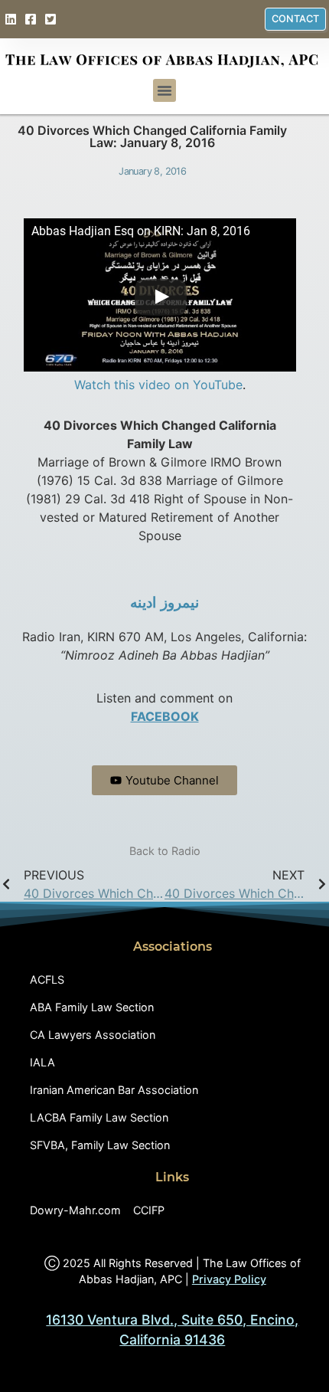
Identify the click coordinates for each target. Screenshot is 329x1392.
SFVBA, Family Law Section (100, 1144)
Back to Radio (164, 850)
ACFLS (47, 979)
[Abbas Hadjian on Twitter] (52, 19)
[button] (164, 90)
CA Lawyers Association (92, 1034)
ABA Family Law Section (92, 1007)
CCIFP (148, 1210)
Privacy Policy (229, 1279)
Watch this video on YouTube (158, 384)
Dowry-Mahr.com (75, 1210)
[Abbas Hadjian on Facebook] (32, 19)
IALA (42, 1062)
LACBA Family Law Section (99, 1117)
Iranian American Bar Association (114, 1089)
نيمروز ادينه (164, 602)
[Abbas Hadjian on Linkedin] (12, 19)
